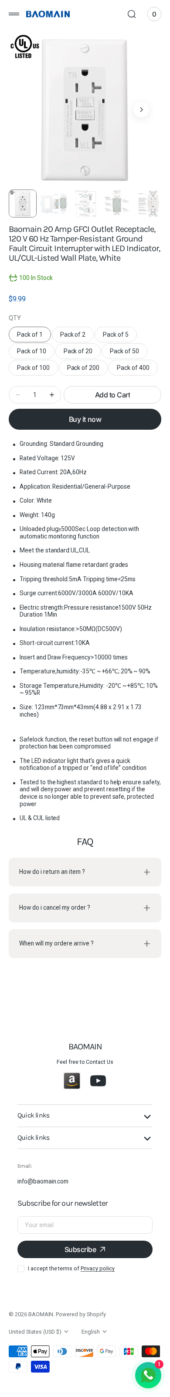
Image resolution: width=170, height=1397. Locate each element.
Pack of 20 (82, 353)
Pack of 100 (37, 370)
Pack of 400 (137, 370)
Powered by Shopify (80, 1314)
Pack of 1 (34, 336)
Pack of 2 (77, 336)
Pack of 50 (128, 353)
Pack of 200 (87, 370)
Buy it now (85, 419)
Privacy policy (97, 1268)
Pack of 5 (120, 336)
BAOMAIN (41, 1314)
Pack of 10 (35, 353)
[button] (14, 14)
